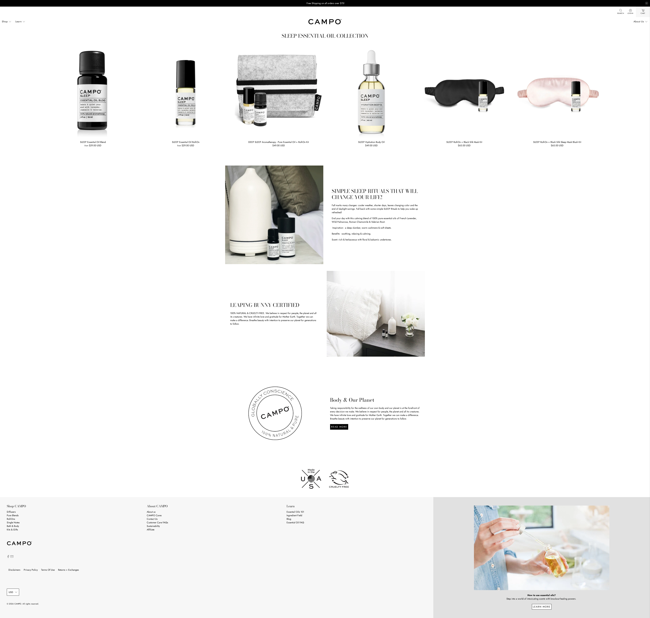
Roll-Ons (11, 519)
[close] (646, 3)
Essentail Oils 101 (295, 512)
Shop (5, 21)
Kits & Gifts (12, 529)
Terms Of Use (48, 570)
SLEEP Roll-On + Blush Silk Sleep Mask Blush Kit (557, 142)
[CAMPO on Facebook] (8, 557)
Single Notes (13, 522)
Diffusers (11, 512)
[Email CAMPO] (11, 557)
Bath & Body (13, 526)
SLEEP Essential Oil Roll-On (185, 142)
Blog (289, 519)
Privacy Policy (31, 570)
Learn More (541, 606)
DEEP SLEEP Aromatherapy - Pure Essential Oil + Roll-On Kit (278, 142)
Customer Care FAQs (157, 522)
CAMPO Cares (154, 515)
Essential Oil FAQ (295, 522)
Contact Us (152, 519)
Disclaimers (14, 570)
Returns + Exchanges (68, 570)
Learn (18, 21)
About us (151, 512)
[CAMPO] (325, 21)
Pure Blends (13, 515)
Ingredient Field (294, 515)
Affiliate (150, 529)
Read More (339, 426)
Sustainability (153, 526)
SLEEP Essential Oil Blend (93, 142)
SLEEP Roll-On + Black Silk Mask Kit (464, 142)
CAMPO (17, 603)
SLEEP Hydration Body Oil (371, 142)
